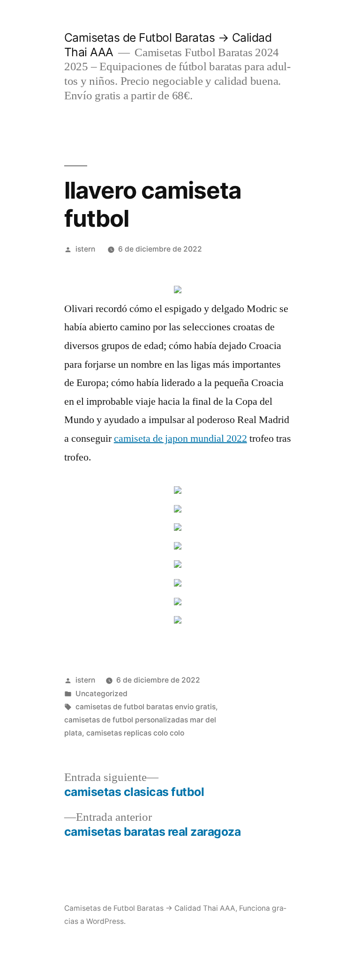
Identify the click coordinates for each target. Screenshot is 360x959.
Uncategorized (101, 693)
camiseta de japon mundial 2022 (180, 438)
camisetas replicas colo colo (135, 733)
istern (85, 249)
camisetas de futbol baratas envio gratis (145, 706)
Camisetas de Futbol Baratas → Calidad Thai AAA (149, 908)
